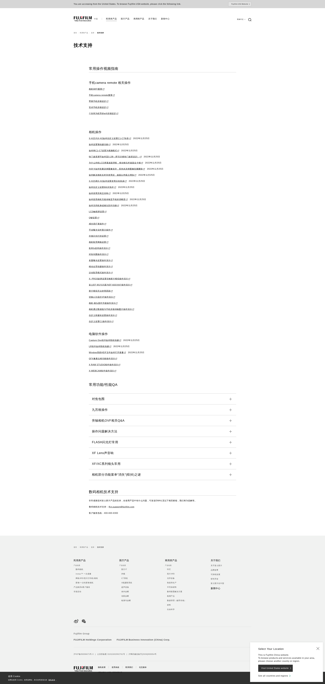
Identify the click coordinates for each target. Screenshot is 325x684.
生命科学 (171, 609)
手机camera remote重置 (100, 95)
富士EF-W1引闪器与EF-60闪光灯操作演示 (109, 285)
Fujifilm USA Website (239, 4)
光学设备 (171, 578)
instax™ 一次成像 (83, 574)
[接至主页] (83, 18)
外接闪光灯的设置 (97, 236)
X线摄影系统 (126, 583)
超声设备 (125, 587)
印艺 (169, 569)
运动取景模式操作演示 (99, 273)
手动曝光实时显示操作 (99, 230)
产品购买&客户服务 (82, 587)
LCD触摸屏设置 (96, 212)
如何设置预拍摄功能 (98, 144)
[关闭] (318, 648)
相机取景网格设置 (97, 242)
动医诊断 (125, 596)
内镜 (123, 574)
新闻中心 (215, 588)
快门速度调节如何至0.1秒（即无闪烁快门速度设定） (114, 157)
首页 (75, 33)
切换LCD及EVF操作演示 (101, 297)
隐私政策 (51, 680)
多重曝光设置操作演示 (99, 260)
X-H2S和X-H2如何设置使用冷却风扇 (106, 181)
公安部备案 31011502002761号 (111, 654)
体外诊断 (125, 592)
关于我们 (215, 560)
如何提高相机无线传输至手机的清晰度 (107, 199)
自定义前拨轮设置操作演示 (102, 315)
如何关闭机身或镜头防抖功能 (103, 205)
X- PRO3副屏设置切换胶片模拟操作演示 (108, 279)
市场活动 (77, 592)
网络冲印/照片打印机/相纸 (87, 578)
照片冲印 (171, 574)
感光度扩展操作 (96, 224)
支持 (92, 33)
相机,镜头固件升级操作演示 (102, 303)
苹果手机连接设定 (97, 101)
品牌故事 (214, 570)
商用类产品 (171, 560)
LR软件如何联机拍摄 (99, 346)
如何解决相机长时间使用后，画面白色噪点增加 (111, 175)
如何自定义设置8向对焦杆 (101, 187)
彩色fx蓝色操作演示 (98, 248)
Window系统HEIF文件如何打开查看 (106, 352)
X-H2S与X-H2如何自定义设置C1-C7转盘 (109, 138)
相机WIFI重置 (95, 89)
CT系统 (124, 578)
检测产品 (171, 596)
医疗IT (124, 569)
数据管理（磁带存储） (176, 600)
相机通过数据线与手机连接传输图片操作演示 (110, 309)
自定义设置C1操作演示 (100, 321)
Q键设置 (93, 218)
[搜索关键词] (250, 20)
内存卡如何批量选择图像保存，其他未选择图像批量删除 (116, 169)
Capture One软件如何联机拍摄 (104, 340)
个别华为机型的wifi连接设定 (102, 113)
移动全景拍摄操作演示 (99, 266)
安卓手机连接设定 (97, 107)
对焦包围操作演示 (97, 254)
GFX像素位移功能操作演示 (102, 359)
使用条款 (115, 667)
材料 (169, 605)
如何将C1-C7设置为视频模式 (103, 151)
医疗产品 (124, 560)
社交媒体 (143, 667)
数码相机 (79, 569)
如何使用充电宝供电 (98, 193)
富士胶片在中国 (217, 583)
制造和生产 (172, 583)
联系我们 (129, 667)
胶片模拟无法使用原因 (99, 291)
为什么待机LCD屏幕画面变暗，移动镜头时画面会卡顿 (115, 163)
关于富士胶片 (216, 565)
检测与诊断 (126, 600)
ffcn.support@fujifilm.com (121, 507)
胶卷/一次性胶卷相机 (84, 583)
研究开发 (214, 579)
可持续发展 (215, 574)
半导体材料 (172, 587)
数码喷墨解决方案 (174, 592)
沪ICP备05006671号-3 (84, 654)
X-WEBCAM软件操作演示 (101, 371)
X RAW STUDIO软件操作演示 (103, 365)
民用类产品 (84, 33)
